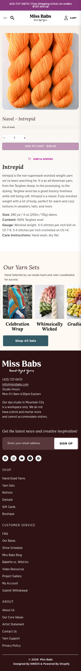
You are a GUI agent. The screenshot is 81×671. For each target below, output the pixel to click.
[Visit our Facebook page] (5, 458)
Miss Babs (46, 659)
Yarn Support (11, 638)
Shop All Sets (25, 340)
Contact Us (9, 631)
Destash (7, 499)
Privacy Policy (11, 645)
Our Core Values (12, 617)
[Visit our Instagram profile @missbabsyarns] (14, 458)
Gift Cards (8, 506)
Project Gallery (12, 576)
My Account (10, 583)
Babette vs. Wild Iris (15, 562)
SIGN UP (66, 443)
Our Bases (8, 540)
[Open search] (12, 18)
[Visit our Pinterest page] (38, 458)
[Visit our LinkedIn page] (30, 458)
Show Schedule (12, 547)
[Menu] (5, 18)
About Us (8, 610)
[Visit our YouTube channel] (22, 458)
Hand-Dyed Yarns (13, 478)
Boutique (8, 513)
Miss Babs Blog (12, 555)
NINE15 (35, 664)
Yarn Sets (8, 485)
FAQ (5, 533)
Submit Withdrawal (15, 590)
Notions (7, 492)
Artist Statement (13, 624)
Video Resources (13, 569)
